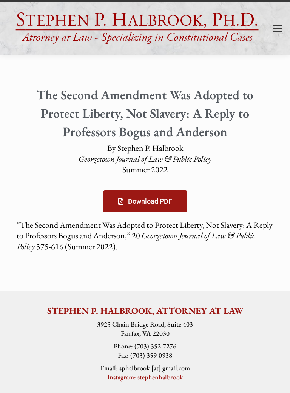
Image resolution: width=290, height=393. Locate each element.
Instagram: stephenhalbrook (145, 377)
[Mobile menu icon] (277, 28)
